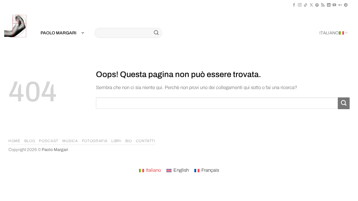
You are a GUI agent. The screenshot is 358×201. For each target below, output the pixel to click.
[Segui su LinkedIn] (329, 5)
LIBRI (116, 141)
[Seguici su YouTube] (334, 5)
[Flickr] (340, 5)
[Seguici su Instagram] (300, 5)
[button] (62, 33)
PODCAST (48, 141)
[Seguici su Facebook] (294, 5)
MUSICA (70, 141)
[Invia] (156, 33)
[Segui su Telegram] (346, 5)
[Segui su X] (311, 5)
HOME (14, 141)
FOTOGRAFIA (95, 141)
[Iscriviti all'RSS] (323, 5)
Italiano (329, 33)
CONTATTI (145, 141)
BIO (128, 141)
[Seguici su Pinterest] (317, 5)
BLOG (29, 141)
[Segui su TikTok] (305, 5)
